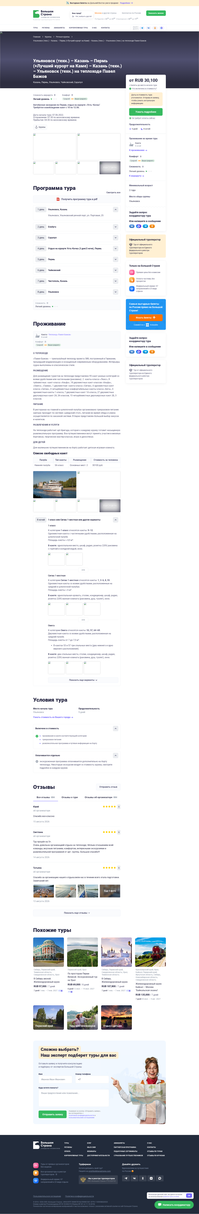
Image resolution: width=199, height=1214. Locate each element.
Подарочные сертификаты (125, 1151)
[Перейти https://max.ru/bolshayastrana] (138, 226)
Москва (98, 13)
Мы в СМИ (91, 1147)
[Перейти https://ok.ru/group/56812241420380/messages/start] (152, 226)
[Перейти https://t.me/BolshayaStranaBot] (145, 226)
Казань (36, 82)
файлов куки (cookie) (171, 1197)
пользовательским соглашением (81, 1118)
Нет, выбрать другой (84, 16)
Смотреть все (113, 192)
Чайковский (67, 82)
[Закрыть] (115, 209)
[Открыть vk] (134, 1178)
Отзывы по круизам (156, 1156)
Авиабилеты (59, 28)
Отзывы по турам (154, 1151)
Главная (37, 37)
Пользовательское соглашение (47, 1196)
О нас (94, 28)
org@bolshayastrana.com (100, 1171)
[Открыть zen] (151, 1178)
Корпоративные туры (78, 28)
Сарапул (78, 82)
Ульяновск (54, 82)
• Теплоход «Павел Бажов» (59, 334)
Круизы (48, 37)
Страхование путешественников (128, 1156)
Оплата (67, 1151)
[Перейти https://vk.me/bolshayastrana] (132, 226)
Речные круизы (63, 37)
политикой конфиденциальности (82, 1115)
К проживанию (137, 150)
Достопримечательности (98, 1156)
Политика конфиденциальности (79, 1196)
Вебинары (91, 1151)
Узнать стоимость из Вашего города (52, 717)
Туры (35, 28)
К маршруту (135, 176)
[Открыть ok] (143, 1178)
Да (73, 16)
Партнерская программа (125, 1147)
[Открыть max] (159, 1178)
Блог (89, 1143)
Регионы (46, 28)
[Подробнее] (55, 95)
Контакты (105, 28)
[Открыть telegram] (126, 1178)
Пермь (44, 82)
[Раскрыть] (115, 227)
